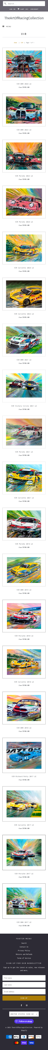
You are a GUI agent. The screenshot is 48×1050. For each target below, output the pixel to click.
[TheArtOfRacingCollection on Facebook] (21, 1005)
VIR (24, 34)
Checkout (34, 9)
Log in (12, 9)
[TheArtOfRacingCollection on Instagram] (26, 1005)
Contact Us (24, 947)
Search (24, 943)
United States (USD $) (23, 1014)
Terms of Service (24, 958)
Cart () (23, 9)
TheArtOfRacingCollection (22, 1027)
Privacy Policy (24, 951)
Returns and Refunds (24, 954)
